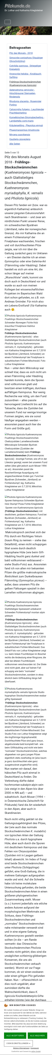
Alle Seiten (14, 143)
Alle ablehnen (37, 1036)
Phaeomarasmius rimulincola (24, 130)
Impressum (35, 1048)
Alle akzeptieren (15, 1036)
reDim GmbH (36, 1051)
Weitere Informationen (21, 1048)
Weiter (48, 30)
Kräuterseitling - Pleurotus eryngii (26, 125)
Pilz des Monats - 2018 (21, 53)
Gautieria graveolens (19, 139)
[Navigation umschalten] (8, 22)
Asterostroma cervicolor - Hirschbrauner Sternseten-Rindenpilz (22, 93)
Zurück (3, 30)
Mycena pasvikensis (19, 134)
